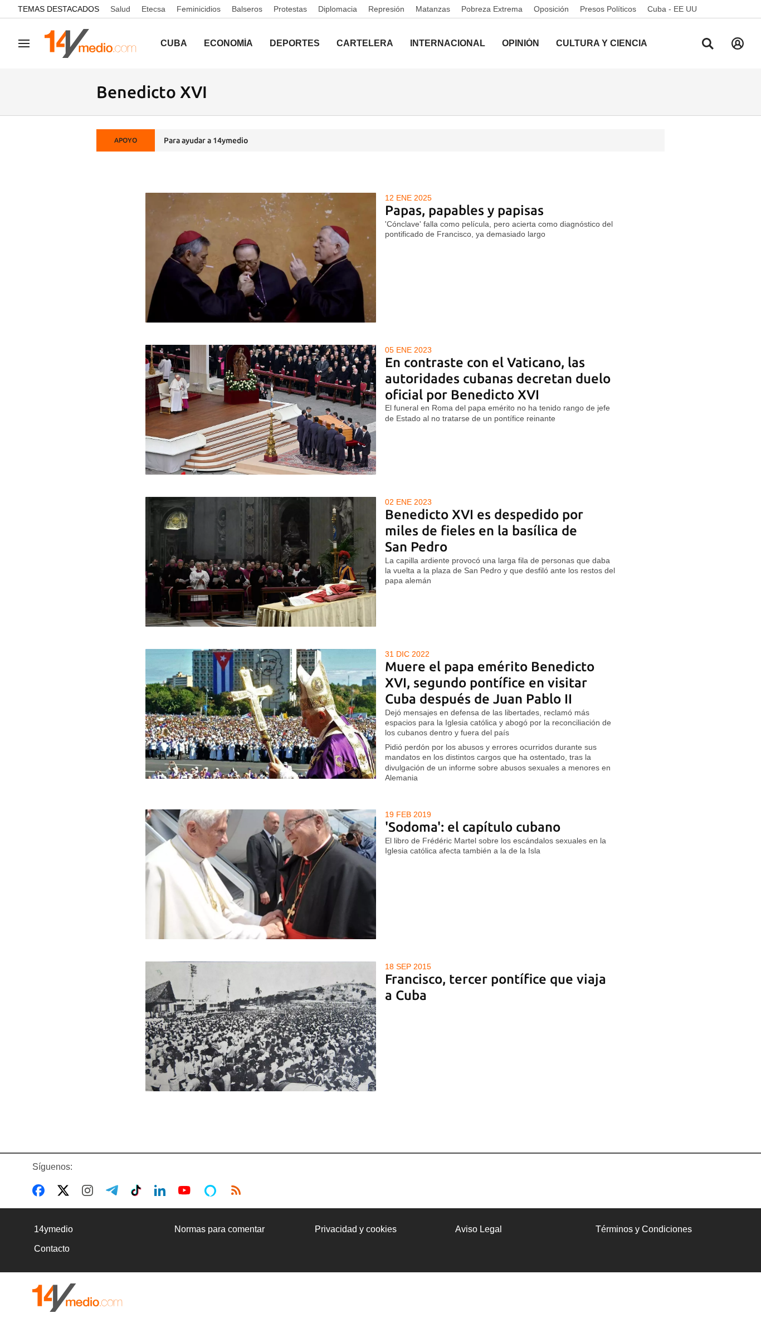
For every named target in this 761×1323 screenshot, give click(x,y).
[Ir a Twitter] (65, 1190)
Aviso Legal (478, 1229)
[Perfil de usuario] (737, 43)
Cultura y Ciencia (601, 43)
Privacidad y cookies (356, 1229)
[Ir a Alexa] (212, 1190)
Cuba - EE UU (672, 8)
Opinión (520, 43)
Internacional (447, 43)
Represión (386, 8)
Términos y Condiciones (644, 1229)
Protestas (290, 8)
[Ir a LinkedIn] (162, 1190)
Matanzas (433, 8)
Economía (228, 43)
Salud (120, 8)
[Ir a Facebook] (40, 1190)
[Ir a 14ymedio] (94, 43)
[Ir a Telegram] (114, 1190)
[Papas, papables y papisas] (261, 258)
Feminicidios (199, 8)
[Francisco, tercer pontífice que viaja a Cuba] (261, 1026)
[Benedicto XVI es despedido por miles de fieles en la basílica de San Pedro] (261, 562)
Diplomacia (337, 8)
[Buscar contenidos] (707, 44)
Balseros (247, 8)
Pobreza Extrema (492, 8)
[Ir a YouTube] (186, 1190)
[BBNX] (77, 1297)
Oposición (551, 8)
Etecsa (153, 8)
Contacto (52, 1248)
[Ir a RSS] (238, 1190)
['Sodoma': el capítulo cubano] (261, 874)
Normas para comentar (219, 1229)
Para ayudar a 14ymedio (206, 140)
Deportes (295, 43)
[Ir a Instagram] (89, 1190)
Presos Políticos (608, 8)
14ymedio (53, 1229)
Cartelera (364, 43)
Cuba (173, 43)
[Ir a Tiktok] (138, 1190)
